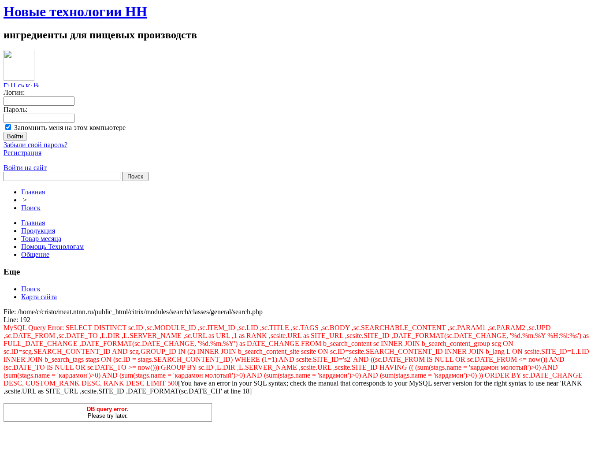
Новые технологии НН (75, 11)
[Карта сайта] (29, 84)
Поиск (31, 208)
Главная (33, 192)
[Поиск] (13, 84)
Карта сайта (39, 297)
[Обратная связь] (21, 84)
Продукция (38, 230)
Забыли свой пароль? (35, 144)
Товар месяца (41, 238)
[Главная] (6, 84)
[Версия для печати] (36, 84)
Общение (35, 254)
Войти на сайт (25, 167)
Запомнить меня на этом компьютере (70, 127)
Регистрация (22, 152)
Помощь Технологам (52, 246)
